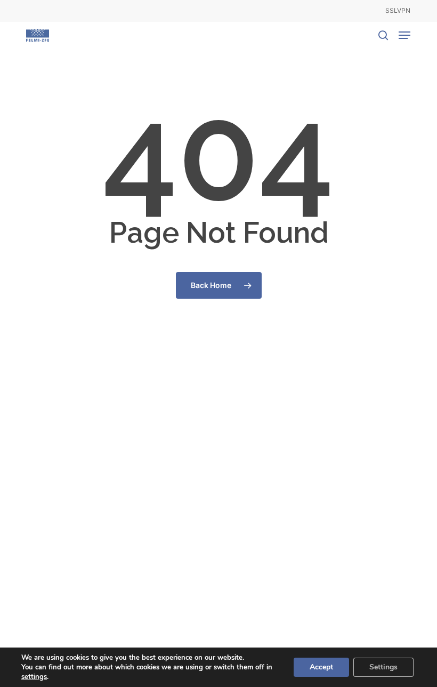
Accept (321, 667)
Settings (383, 667)
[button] (404, 35)
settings (34, 677)
